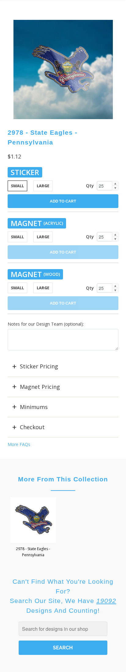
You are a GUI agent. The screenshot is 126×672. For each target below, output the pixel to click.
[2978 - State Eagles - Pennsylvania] (63, 69)
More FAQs (19, 444)
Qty (90, 185)
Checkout (32, 427)
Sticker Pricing (39, 366)
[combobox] (63, 629)
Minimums (34, 407)
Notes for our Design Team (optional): (46, 324)
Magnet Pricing (40, 386)
